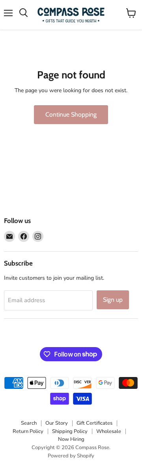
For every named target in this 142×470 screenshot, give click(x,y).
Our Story (56, 423)
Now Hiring (71, 439)
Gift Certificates (94, 423)
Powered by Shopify (71, 455)
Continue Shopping (71, 114)
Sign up (113, 299)
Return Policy (28, 431)
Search (29, 423)
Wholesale (108, 431)
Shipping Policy (70, 431)
